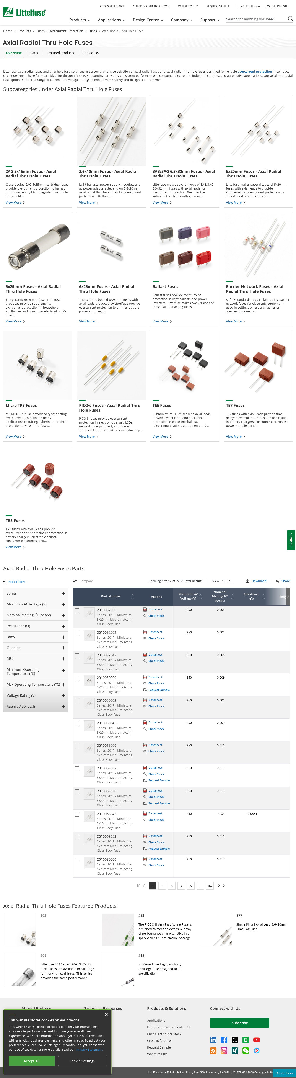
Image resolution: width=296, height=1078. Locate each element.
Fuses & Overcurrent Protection (59, 31)
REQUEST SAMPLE (218, 6)
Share (285, 581)
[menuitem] (81, 20)
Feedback (291, 540)
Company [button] (180, 19)
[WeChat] (245, 1050)
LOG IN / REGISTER (277, 6)
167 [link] (210, 886)
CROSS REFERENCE (112, 6)
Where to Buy (157, 1054)
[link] (218, 885)
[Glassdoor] (245, 1040)
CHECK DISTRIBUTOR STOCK (151, 6)
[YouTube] (256, 1040)
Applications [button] (109, 19)
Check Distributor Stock (164, 1034)
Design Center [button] (146, 19)
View (216, 581)
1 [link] (153, 886)
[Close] (106, 1014)
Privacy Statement (90, 1049)
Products (24, 31)
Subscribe (240, 1023)
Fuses (93, 31)
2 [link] (162, 886)
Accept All (32, 1061)
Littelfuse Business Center (166, 1027)
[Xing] (235, 1050)
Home (7, 31)
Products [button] (77, 19)
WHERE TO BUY (188, 6)
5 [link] (191, 886)
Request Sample (159, 1047)
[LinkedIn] (213, 1040)
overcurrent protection (255, 71)
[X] (235, 1040)
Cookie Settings (82, 1061)
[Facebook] (224, 1040)
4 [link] (181, 886)
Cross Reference (159, 1041)
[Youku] (256, 1050)
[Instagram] (224, 1050)
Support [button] (207, 19)
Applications (156, 1020)
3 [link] (172, 886)
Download (259, 581)
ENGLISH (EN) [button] (248, 6)
